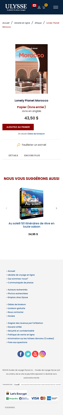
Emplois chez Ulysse (18, 297)
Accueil (5, 23)
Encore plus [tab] (32, 155)
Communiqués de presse (20, 282)
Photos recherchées (18, 293)
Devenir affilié (15, 327)
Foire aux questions (17, 342)
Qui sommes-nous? (18, 278)
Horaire (11, 316)
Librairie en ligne (22, 23)
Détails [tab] (13, 155)
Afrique (38, 23)
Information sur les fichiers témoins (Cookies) (31, 338)
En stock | (22, 133)
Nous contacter (15, 312)
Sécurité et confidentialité (21, 330)
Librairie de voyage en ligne (21, 275)
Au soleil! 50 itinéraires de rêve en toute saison (31, 225)
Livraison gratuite (16, 308)
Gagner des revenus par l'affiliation (25, 323)
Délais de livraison (17, 304)
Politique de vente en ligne (21, 334)
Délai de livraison (36, 133)
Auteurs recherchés (17, 289)
